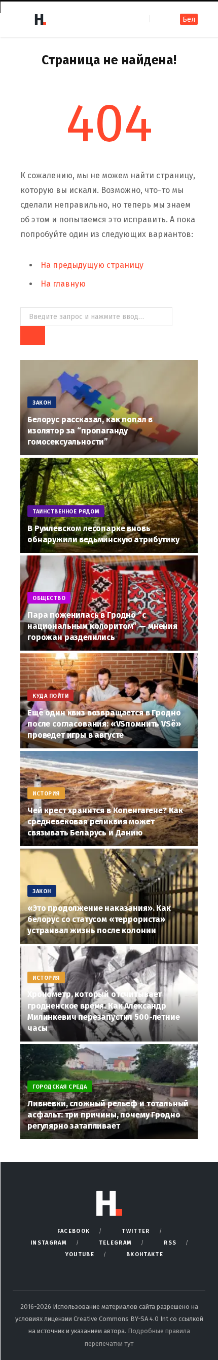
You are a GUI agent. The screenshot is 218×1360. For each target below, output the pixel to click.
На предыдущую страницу (92, 265)
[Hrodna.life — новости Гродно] (40, 19)
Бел (189, 19)
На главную (63, 284)
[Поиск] (158, 19)
